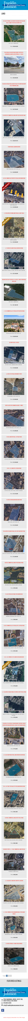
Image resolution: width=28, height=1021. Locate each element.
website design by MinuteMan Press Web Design (14, 1017)
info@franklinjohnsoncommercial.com (13, 1005)
